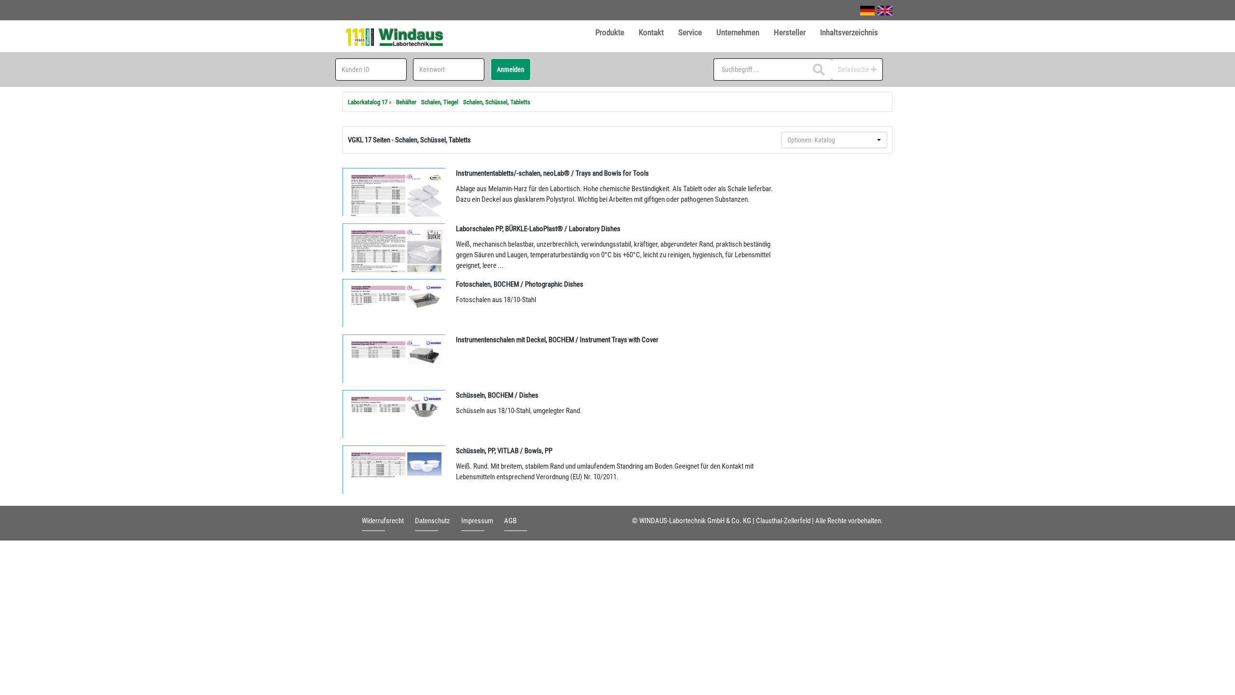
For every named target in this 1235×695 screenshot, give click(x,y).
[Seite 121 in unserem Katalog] (394, 192)
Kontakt (651, 32)
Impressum (477, 520)
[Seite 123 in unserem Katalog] (394, 303)
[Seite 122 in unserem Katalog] (394, 247)
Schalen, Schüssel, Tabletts (496, 102)
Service (690, 32)
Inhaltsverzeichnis (849, 32)
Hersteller (790, 32)
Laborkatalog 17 (367, 102)
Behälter (406, 102)
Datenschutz (432, 520)
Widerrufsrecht (383, 520)
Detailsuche (854, 69)
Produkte (609, 32)
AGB (510, 520)
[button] (834, 140)
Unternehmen (737, 32)
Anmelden (510, 69)
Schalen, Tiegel (439, 102)
